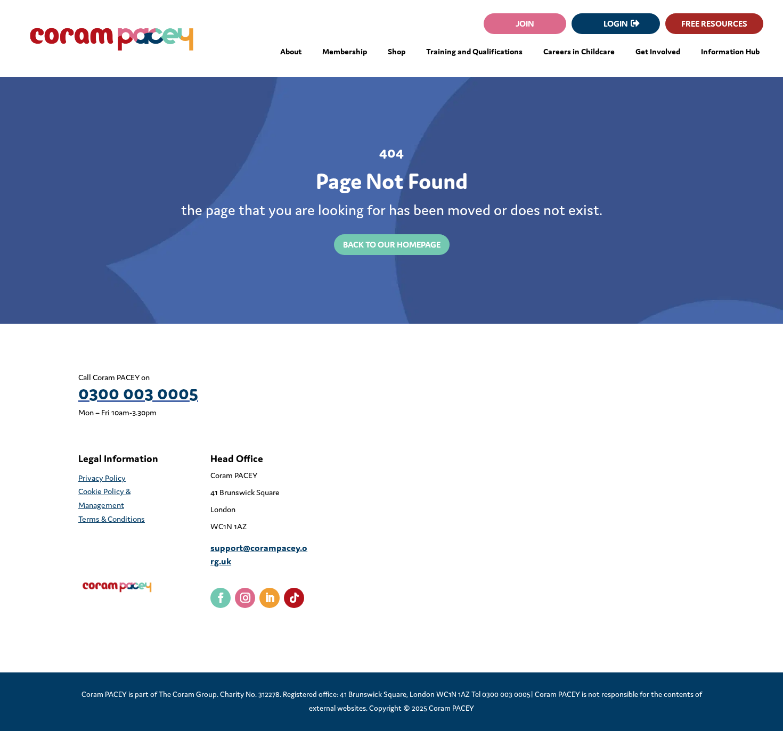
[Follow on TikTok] (294, 598)
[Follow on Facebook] (220, 598)
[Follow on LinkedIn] (269, 598)
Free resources (714, 23)
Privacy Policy (102, 477)
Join (525, 23)
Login (615, 23)
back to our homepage (392, 244)
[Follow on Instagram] (245, 598)
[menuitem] (290, 51)
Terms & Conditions (111, 518)
